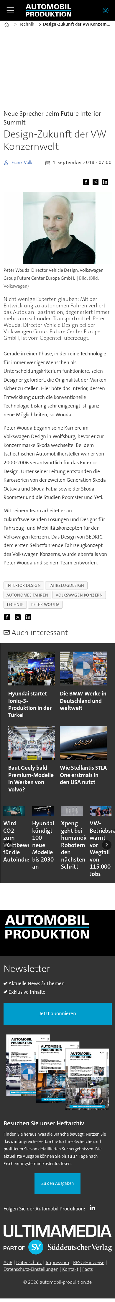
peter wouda (45, 604)
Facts (87, 1269)
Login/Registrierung (107, 10)
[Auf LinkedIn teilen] (106, 182)
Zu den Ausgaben (57, 1183)
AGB (8, 1262)
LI (93, 1207)
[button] (8, 844)
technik (15, 604)
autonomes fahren (27, 595)
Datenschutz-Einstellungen (31, 1269)
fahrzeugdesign (66, 585)
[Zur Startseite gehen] (48, 10)
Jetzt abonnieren (57, 1013)
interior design (23, 585)
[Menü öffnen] (10, 10)
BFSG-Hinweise (88, 1262)
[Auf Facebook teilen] (87, 182)
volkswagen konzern (79, 595)
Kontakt (70, 1269)
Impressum (57, 1262)
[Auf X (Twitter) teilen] (96, 182)
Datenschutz (29, 1262)
